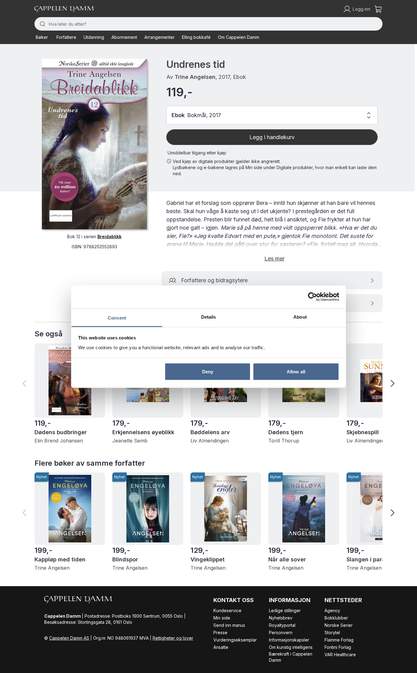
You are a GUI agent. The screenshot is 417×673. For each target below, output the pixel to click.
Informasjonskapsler (289, 639)
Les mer (274, 258)
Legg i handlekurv (272, 137)
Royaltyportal (282, 625)
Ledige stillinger (285, 610)
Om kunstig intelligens (291, 647)
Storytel (332, 632)
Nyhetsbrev (280, 617)
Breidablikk (109, 236)
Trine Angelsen (195, 77)
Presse (220, 632)
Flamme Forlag (339, 639)
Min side (221, 617)
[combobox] (208, 24)
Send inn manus (229, 625)
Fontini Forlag (338, 647)
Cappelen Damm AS (69, 638)
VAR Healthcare (340, 654)
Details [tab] (208, 316)
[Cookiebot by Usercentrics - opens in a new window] (312, 296)
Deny (207, 371)
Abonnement (124, 37)
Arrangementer (159, 37)
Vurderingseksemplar (235, 639)
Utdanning (94, 37)
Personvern (280, 632)
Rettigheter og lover (173, 638)
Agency (332, 610)
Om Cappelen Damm (238, 37)
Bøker (42, 37)
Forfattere (66, 37)
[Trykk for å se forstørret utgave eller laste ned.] (94, 144)
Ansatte (220, 647)
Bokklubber (336, 617)
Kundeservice (227, 610)
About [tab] (300, 316)
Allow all (296, 371)
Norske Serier (339, 625)
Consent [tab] (117, 317)
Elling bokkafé (196, 37)
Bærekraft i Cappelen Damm (290, 657)
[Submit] (41, 24)
